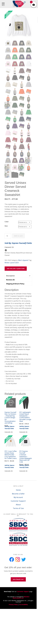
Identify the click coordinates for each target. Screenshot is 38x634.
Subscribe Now (18, 324)
